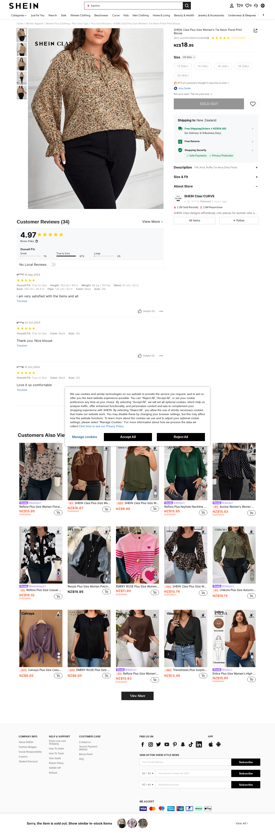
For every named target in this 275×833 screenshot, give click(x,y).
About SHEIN (26, 742)
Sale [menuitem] (63, 15)
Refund (53, 772)
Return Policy (56, 763)
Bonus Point (85, 754)
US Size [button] (187, 57)
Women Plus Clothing (57, 23)
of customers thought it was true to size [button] (202, 82)
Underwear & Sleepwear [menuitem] (243, 15)
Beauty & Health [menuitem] (184, 15)
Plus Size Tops (80, 23)
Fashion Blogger (28, 747)
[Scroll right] (263, 15)
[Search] (187, 5)
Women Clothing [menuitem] (80, 15)
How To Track (56, 753)
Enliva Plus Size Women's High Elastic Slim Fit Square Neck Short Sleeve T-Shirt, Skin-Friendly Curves (234, 673)
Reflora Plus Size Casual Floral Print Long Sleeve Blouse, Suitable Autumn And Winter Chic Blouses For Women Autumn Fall (41, 590)
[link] (239, 5)
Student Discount (28, 761)
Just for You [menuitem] (37, 15)
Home (20, 23)
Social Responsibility (30, 751)
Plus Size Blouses (101, 23)
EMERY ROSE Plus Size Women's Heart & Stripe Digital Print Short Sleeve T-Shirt (137, 586)
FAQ (81, 759)
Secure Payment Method (88, 748)
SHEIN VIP (55, 768)
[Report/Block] (161, 311)
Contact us (85, 742)
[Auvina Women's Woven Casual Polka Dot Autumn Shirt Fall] (234, 471)
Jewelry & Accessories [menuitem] (211, 15)
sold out (209, 104)
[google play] (218, 746)
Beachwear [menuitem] (101, 15)
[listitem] (41, 481)
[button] (255, 5)
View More (137, 696)
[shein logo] (23, 5)
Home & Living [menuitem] (161, 15)
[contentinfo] (200, 808)
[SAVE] (252, 103)
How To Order (56, 748)
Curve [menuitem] (116, 15)
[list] (172, 744)
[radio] (183, 66)
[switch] (52, 265)
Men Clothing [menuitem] (141, 15)
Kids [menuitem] (126, 15)
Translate (22, 301)
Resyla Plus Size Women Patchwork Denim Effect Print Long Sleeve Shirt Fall (89, 586)
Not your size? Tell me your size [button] (192, 94)
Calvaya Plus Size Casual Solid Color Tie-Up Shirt (41, 670)
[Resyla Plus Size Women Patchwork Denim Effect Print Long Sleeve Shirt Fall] (89, 555)
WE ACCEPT (147, 801)
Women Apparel (34, 23)
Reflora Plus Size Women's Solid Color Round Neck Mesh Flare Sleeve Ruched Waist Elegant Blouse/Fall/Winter (138, 673)
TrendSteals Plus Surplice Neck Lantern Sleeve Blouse (186, 670)
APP (210, 736)
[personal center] (231, 5)
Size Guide (55, 758)
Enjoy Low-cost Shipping (57, 742)
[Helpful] (139, 311)
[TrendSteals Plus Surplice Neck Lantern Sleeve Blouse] (185, 638)
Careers (23, 756)
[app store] (211, 746)
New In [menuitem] (53, 15)
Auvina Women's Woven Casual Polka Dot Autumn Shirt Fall (234, 506)
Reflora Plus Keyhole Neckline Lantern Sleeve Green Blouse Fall (185, 506)
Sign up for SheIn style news (159, 755)
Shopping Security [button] (195, 150)
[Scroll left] (258, 15)
